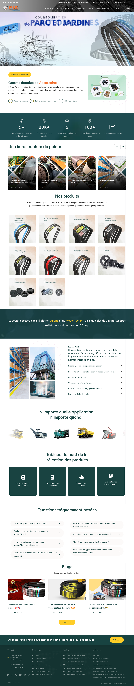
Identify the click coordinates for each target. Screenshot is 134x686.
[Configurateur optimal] (82, 475)
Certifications (39, 668)
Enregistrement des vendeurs (75, 662)
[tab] (95, 366)
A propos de (49, 8)
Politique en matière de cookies (75, 674)
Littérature (38, 662)
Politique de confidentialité (74, 671)
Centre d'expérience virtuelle (75, 665)
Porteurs (118, 8)
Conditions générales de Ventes (75, 655)
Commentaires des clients (74, 668)
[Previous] (116, 146)
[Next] (123, 146)
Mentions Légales (40, 658)
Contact (127, 8)
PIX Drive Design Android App (44, 674)
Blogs (37, 655)
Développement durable (104, 8)
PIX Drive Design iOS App (42, 671)
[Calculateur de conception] (52, 475)
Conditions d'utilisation (73, 658)
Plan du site (39, 665)
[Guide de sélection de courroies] (23, 475)
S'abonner (117, 640)
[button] (37, 523)
